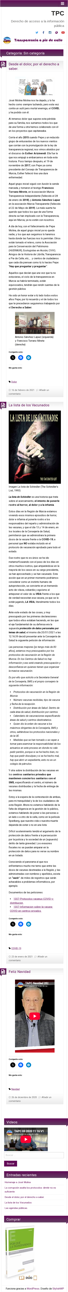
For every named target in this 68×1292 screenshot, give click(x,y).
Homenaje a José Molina (18, 1182)
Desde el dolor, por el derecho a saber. (24, 1197)
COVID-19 (16, 948)
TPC (57, 13)
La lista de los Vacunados (29, 405)
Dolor (14, 382)
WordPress (33, 1288)
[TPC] (34, 40)
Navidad (15, 1089)
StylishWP (58, 1288)
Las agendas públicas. (16, 1208)
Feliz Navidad (20, 972)
